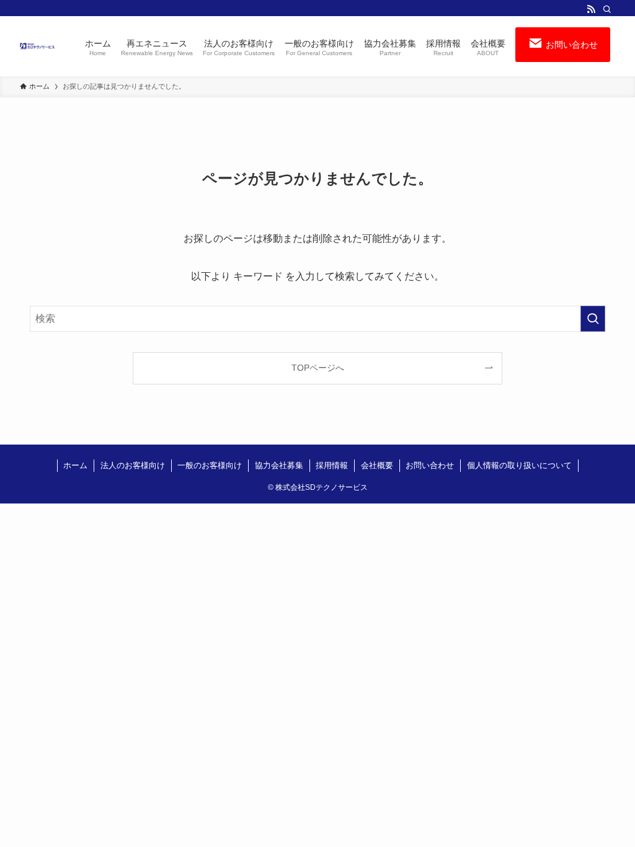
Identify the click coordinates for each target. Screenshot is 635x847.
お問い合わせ (430, 465)
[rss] (591, 9)
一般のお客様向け (209, 465)
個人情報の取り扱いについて (519, 465)
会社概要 (377, 465)
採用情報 (332, 465)
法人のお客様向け (132, 465)
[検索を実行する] (592, 319)
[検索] (607, 9)
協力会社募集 (279, 465)
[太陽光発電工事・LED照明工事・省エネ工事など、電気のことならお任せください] (37, 46)
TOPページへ (317, 368)
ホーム (75, 465)
